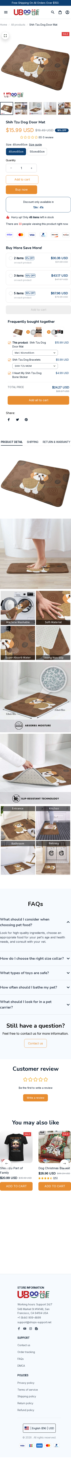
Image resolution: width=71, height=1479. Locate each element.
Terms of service (27, 1389)
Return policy (25, 1403)
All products (18, 24)
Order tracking (26, 1351)
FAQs (20, 1358)
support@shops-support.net (34, 1322)
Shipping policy (26, 1396)
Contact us (23, 1345)
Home (3, 24)
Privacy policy (25, 1382)
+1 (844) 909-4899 (29, 1317)
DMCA (21, 1365)
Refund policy (25, 1410)
